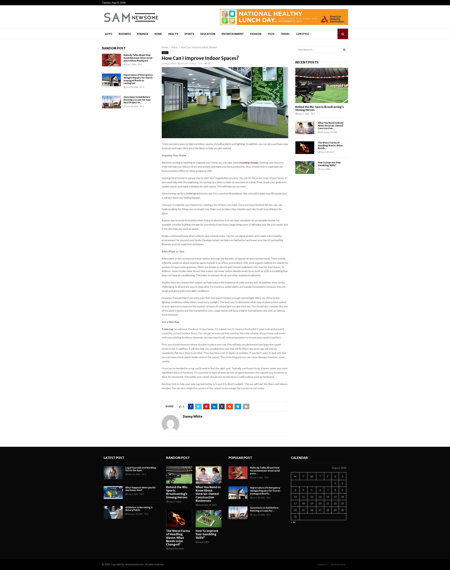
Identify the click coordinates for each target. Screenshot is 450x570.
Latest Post (114, 458)
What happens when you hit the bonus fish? (140, 489)
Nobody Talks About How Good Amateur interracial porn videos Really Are (138, 58)
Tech (271, 33)
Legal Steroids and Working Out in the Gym (140, 469)
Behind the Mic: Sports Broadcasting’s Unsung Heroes (319, 108)
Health (173, 33)
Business (125, 33)
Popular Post (240, 458)
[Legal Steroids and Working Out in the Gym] (113, 472)
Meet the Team (338, 564)
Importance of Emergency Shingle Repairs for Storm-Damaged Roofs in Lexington (138, 79)
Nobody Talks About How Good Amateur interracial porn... (265, 470)
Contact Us (322, 564)
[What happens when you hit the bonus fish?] (113, 492)
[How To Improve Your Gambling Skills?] (304, 167)
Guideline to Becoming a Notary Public (138, 509)
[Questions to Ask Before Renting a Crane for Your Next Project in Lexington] (111, 102)
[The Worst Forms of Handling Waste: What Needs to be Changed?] (304, 147)
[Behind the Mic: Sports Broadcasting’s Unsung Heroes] (321, 85)
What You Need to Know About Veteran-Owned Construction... (330, 126)
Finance (142, 33)
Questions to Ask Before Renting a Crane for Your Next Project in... (137, 100)
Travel (285, 33)
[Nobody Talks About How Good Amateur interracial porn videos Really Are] (111, 60)
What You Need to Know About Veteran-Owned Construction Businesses (208, 493)
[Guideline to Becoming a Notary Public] (113, 512)
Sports (189, 33)
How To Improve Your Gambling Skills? (329, 163)
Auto (108, 33)
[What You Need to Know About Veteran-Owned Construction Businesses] (304, 128)
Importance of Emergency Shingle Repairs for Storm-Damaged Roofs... (265, 490)
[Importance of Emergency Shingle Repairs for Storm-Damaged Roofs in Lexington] (111, 80)
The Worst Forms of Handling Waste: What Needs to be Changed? (178, 537)
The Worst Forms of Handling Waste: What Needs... (330, 145)
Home (158, 33)
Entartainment (233, 33)
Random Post (114, 48)
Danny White (170, 63)
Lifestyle (302, 33)
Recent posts (307, 62)
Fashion (255, 33)
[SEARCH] (344, 49)
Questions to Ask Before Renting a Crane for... (264, 509)
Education (207, 33)
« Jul (293, 521)
